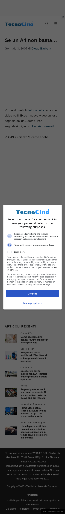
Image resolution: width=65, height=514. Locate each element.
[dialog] (32, 257)
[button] (32, 252)
